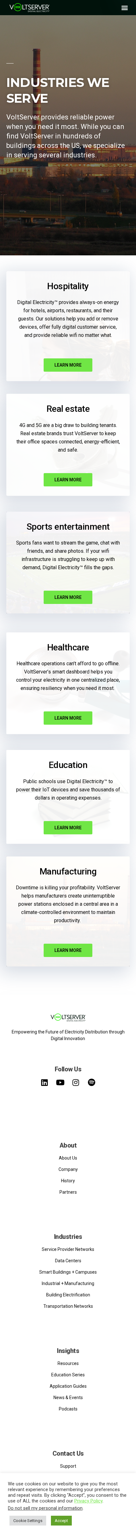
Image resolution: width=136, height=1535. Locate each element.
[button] (124, 7)
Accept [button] (61, 1520)
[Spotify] (91, 1082)
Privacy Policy (88, 1501)
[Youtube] (60, 1082)
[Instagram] (76, 1082)
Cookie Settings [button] (27, 1520)
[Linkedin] (45, 1082)
